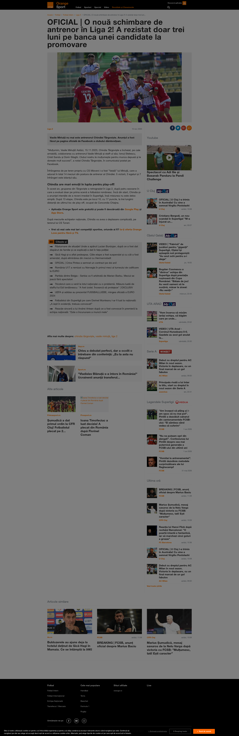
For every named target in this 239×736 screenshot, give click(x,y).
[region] (119, 731)
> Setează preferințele (157, 731)
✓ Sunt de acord (204, 731)
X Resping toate (180, 731)
